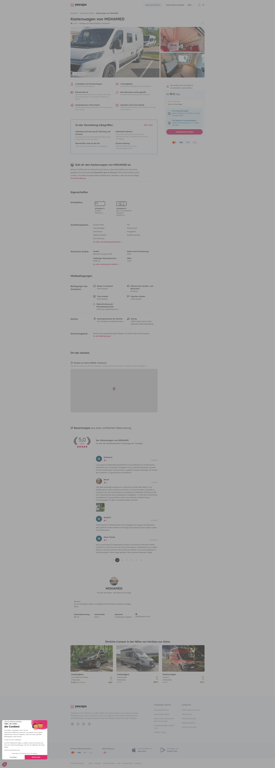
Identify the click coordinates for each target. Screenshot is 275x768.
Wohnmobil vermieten (175, 5)
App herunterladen (153, 5)
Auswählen (13, 757)
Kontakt (98, 763)
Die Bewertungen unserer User (164, 726)
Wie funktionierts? (161, 710)
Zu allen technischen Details (105, 264)
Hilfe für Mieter (160, 732)
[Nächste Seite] (141, 560)
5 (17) (75, 23)
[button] (4, 764)
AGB (119, 763)
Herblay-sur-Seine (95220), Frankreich (94, 23)
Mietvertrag (186, 714)
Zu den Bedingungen (102, 336)
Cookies (138, 763)
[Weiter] (110, 658)
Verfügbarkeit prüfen (184, 132)
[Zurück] (73, 658)
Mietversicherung (189, 718)
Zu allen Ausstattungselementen (107, 242)
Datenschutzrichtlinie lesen (12, 750)
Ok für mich (36, 757)
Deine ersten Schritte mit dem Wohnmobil (164, 719)
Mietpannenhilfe (188, 723)
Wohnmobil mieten (161, 714)
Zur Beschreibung (78, 178)
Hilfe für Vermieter (189, 727)
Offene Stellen (109, 763)
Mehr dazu (148, 125)
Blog (90, 763)
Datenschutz (128, 763)
